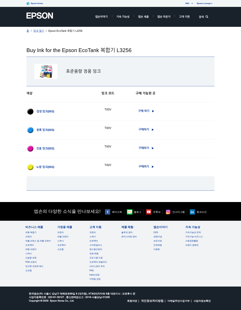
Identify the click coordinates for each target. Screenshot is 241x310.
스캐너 (28, 253)
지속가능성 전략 (193, 232)
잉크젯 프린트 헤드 (34, 266)
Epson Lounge (204, 3)
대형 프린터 (31, 249)
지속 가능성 (122, 16)
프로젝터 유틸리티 (98, 262)
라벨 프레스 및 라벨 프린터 (38, 241)
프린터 (28, 236)
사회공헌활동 (191, 241)
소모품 (28, 270)
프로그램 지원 (96, 258)
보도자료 (157, 241)
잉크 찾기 (38, 30)
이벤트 (156, 249)
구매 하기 (143, 110)
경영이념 (157, 236)
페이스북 (117, 211)
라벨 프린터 (62, 236)
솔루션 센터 (126, 232)
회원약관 (132, 300)
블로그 (137, 211)
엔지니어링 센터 (129, 236)
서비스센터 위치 (97, 266)
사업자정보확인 (202, 300)
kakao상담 (94, 274)
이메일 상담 (95, 279)
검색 (201, 16)
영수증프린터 (95, 249)
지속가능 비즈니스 (194, 236)
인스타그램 (178, 211)
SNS (183, 3)
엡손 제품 (143, 16)
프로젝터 (29, 245)
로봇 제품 (93, 253)
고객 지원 (184, 16)
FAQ (91, 270)
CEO (155, 232)
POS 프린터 (31, 262)
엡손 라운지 (163, 16)
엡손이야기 (101, 16)
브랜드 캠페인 (192, 245)
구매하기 (143, 129)
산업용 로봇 (31, 258)
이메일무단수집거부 (178, 300)
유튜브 (157, 211)
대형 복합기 (31, 232)
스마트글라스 (95, 245)
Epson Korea (37, 3)
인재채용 (157, 245)
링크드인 (202, 211)
